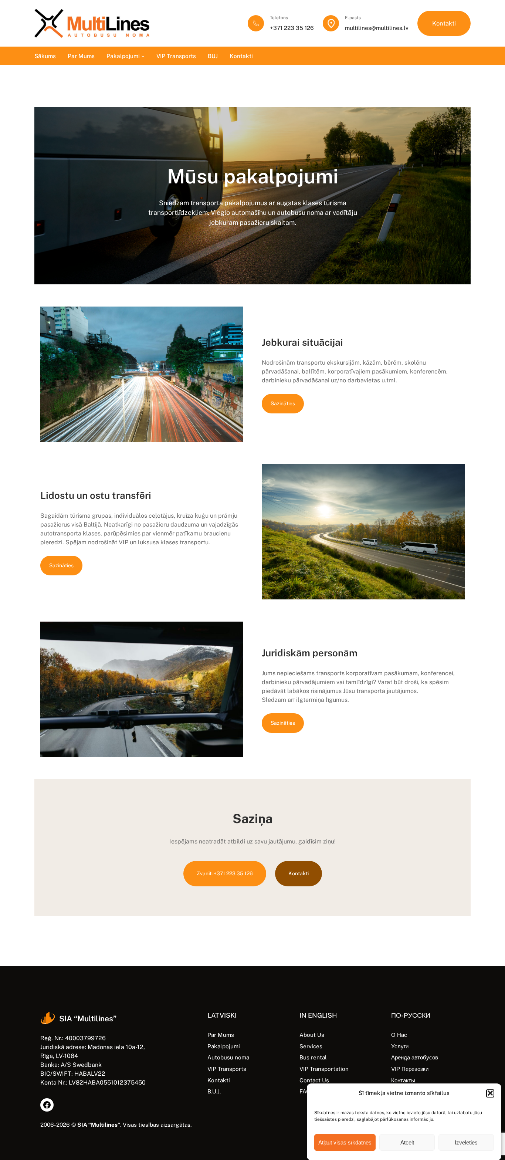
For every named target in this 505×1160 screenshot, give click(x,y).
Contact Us (314, 1080)
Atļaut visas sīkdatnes (345, 1142)
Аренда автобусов (414, 1057)
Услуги (400, 1046)
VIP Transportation (324, 1068)
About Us (311, 1034)
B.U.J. (214, 1091)
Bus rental (313, 1057)
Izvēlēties (466, 1142)
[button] (490, 1093)
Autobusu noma (228, 1057)
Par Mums (220, 1034)
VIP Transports (226, 1068)
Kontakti (444, 23)
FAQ (304, 1091)
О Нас (399, 1034)
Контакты (403, 1080)
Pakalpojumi (223, 1046)
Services (310, 1046)
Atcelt (407, 1142)
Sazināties (283, 403)
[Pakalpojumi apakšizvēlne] (143, 56)
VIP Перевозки (409, 1068)
